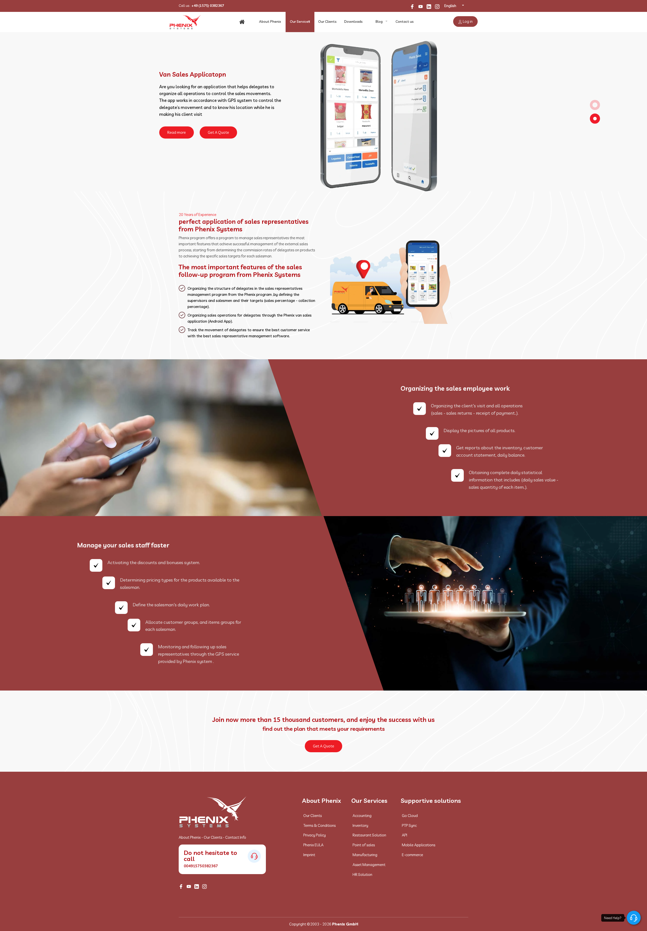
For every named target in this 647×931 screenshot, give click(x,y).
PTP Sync (409, 825)
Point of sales (364, 845)
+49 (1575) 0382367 (207, 5)
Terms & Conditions (319, 825)
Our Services (300, 21)
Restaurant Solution (369, 835)
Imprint (309, 854)
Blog (379, 21)
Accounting (362, 815)
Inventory (360, 825)
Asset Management (369, 864)
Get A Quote (218, 106)
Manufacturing (365, 854)
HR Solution (362, 874)
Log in (467, 21)
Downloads (353, 21)
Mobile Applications (418, 845)
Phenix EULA (313, 845)
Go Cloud (410, 815)
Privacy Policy (314, 835)
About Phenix (270, 21)
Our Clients (327, 21)
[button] (595, 105)
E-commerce (412, 854)
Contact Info (235, 837)
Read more (176, 106)
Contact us (405, 21)
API (404, 835)
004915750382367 (201, 865)
